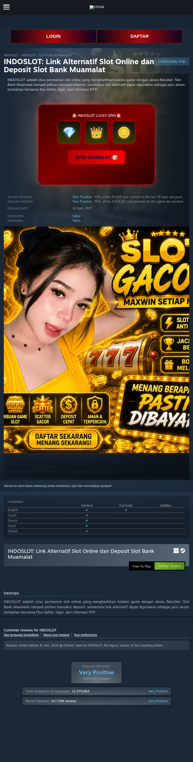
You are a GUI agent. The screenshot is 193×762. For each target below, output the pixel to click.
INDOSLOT (11, 55)
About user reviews (56, 635)
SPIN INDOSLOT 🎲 (96, 157)
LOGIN (53, 36)
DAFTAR (139, 36)
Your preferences (85, 635)
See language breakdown (21, 635)
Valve (76, 216)
